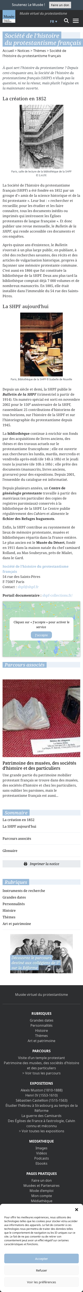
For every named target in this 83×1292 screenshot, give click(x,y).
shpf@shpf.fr (28, 586)
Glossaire (10, 850)
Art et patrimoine (17, 923)
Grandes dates (14, 897)
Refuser (41, 1270)
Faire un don (60, 5)
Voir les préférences (41, 1282)
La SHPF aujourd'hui (19, 826)
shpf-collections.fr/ (57, 595)
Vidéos (41, 1153)
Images (41, 1148)
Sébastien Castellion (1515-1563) (41, 1100)
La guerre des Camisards (41, 1115)
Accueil (8, 50)
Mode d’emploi (41, 1190)
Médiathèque (41, 1201)
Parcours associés (17, 838)
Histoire (9, 910)
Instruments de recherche (24, 890)
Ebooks (41, 1163)
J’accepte (41, 635)
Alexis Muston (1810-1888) (42, 1090)
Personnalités (14, 904)
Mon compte (41, 1195)
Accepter (41, 1258)
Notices (23, 50)
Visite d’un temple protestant (41, 1057)
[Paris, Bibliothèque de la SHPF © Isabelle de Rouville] (41, 344)
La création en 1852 (18, 819)
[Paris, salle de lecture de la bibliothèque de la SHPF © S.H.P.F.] (41, 137)
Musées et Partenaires (41, 1185)
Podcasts (41, 1158)
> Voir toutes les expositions (41, 1131)
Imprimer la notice (44, 863)
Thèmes (39, 50)
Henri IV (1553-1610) (41, 1095)
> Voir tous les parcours (41, 1073)
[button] (76, 1209)
